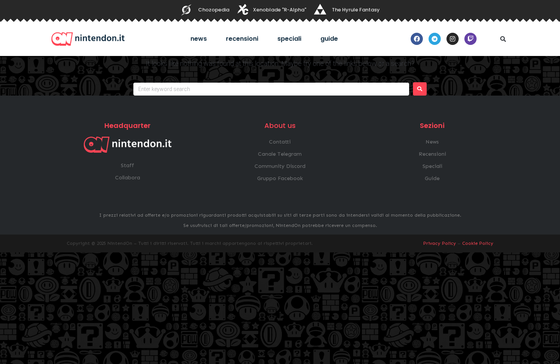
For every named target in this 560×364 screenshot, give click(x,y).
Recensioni (242, 38)
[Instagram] (452, 39)
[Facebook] (417, 39)
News (198, 38)
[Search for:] (271, 89)
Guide (329, 38)
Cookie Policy (477, 243)
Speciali (289, 38)
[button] (503, 39)
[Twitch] (470, 39)
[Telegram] (435, 39)
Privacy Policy (439, 243)
